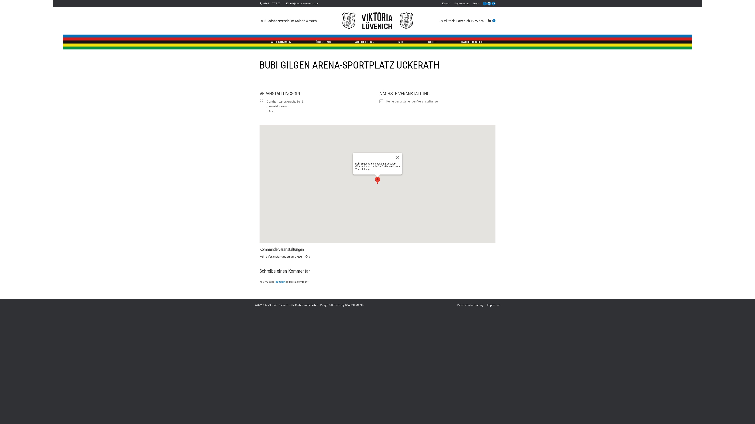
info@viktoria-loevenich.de (304, 3)
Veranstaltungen (363, 169)
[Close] (397, 157)
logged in (280, 281)
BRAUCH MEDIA (354, 305)
